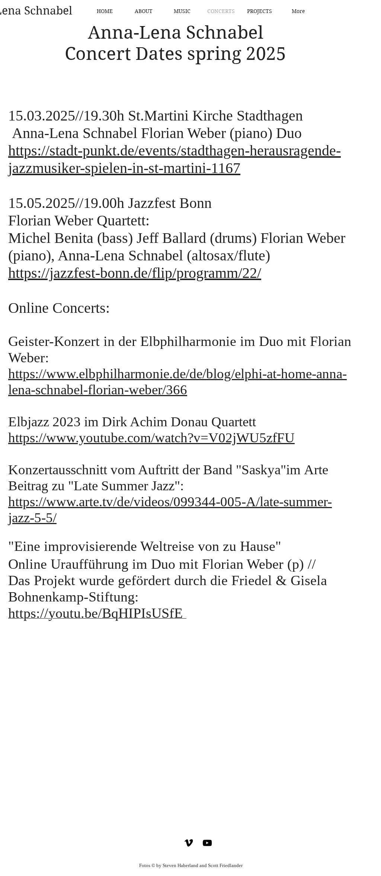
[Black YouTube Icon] (207, 842)
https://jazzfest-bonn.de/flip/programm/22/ (134, 272)
